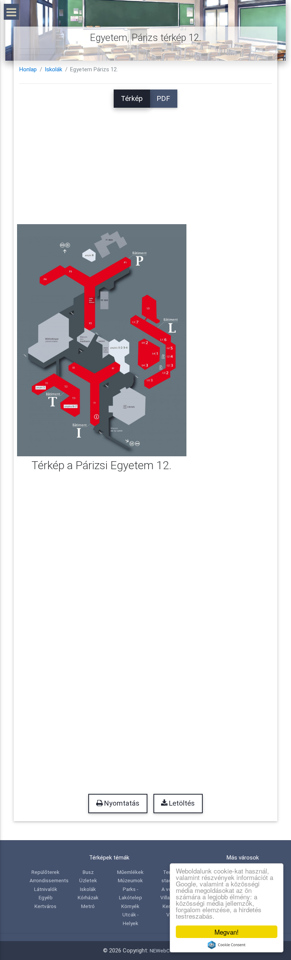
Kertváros (45, 906)
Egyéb (46, 897)
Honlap (28, 69)
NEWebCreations (169, 950)
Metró (88, 906)
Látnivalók (45, 889)
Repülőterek (45, 872)
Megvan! (226, 931)
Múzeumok (130, 880)
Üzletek (88, 880)
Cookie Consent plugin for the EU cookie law (227, 945)
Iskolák (53, 69)
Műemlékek (130, 872)
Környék (130, 906)
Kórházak (88, 897)
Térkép (132, 98)
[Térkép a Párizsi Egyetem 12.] (101, 339)
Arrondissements (49, 880)
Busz (88, 872)
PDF (163, 98)
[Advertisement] (145, 161)
